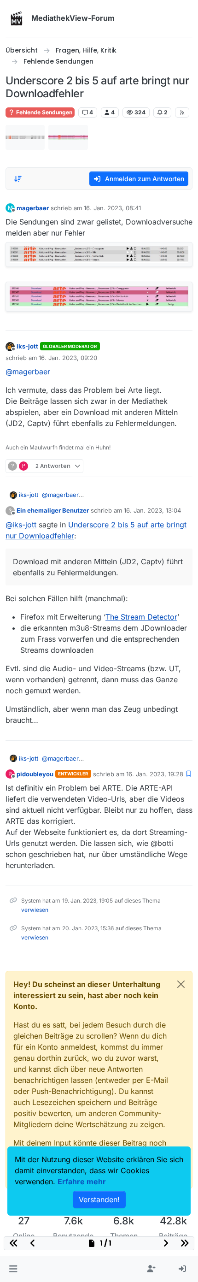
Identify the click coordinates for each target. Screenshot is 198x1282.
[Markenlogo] (16, 18)
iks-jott (27, 346)
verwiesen (34, 909)
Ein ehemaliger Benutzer (53, 510)
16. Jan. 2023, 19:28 (154, 774)
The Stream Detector (141, 616)
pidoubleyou (35, 774)
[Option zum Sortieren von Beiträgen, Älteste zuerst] (18, 178)
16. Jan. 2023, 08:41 (112, 208)
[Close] (181, 984)
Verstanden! (99, 1199)
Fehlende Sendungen (43, 112)
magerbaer (33, 208)
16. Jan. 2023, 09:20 (68, 357)
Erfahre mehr (82, 1181)
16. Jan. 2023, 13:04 (152, 510)
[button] (13, 1269)
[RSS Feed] (182, 112)
